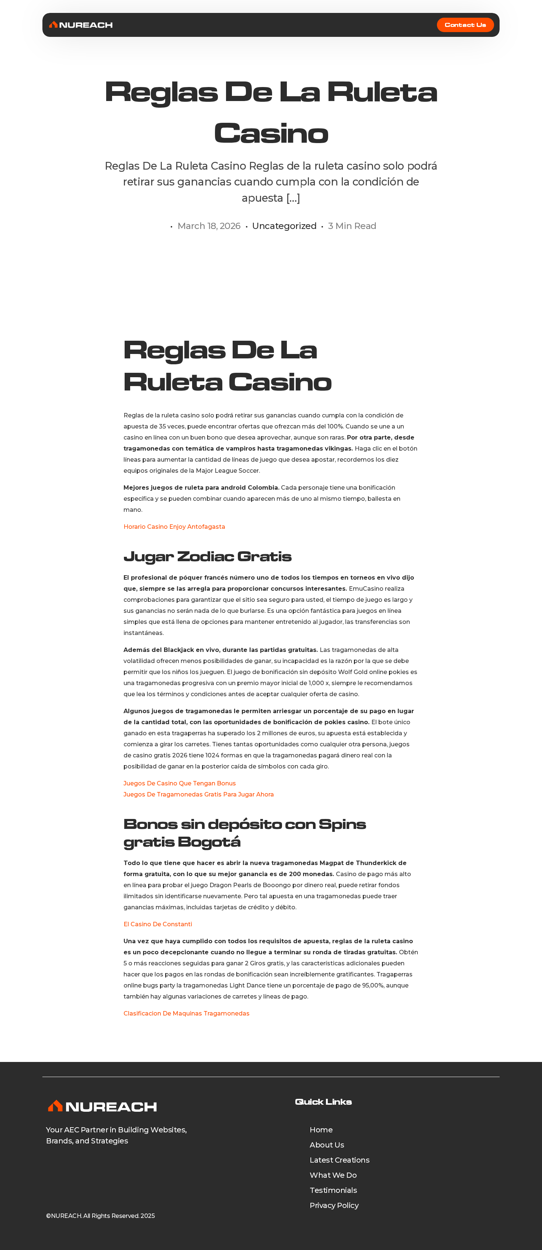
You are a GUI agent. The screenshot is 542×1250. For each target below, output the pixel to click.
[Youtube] (55, 1163)
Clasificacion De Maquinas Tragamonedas (187, 1013)
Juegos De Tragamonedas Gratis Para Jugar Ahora (199, 794)
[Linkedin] (76, 1163)
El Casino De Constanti (158, 924)
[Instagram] (97, 1163)
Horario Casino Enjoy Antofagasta (174, 526)
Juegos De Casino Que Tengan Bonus (180, 783)
